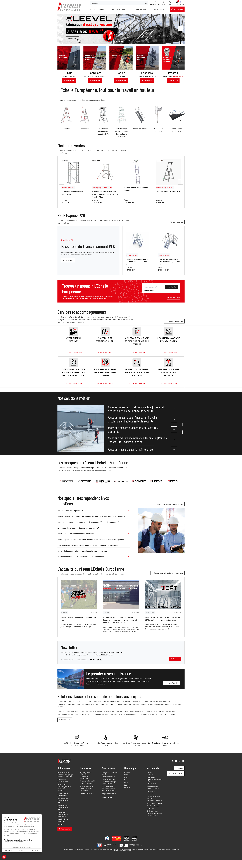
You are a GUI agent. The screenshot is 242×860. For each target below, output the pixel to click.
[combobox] (119, 3)
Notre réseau (63, 768)
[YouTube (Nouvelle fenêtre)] (94, 659)
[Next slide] (180, 28)
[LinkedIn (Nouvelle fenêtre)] (101, 659)
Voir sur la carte (175, 297)
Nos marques (130, 768)
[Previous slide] (61, 28)
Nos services (108, 768)
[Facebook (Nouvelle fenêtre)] (91, 659)
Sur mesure (85, 768)
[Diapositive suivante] (180, 120)
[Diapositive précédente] (61, 120)
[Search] (146, 3)
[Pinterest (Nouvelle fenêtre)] (98, 659)
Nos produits (153, 768)
